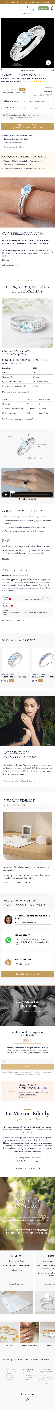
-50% (22, 89)
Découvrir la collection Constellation (17, 781)
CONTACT (7, 1360)
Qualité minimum (10, 381)
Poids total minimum (12, 408)
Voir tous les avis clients (11, 620)
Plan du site (23, 1360)
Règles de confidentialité (40, 1360)
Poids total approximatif (12, 386)
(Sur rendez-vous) (28, 1374)
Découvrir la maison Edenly (25, 1168)
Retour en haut (27, 1394)
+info (38, 1074)
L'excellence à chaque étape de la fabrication (25, 361)
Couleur (6, 377)
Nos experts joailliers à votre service (33, 168)
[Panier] (52, 8)
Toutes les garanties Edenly (14, 147)
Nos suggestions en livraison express (19, 117)
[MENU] (3, 8)
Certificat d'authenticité (12, 142)
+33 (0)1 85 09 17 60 (24, 963)
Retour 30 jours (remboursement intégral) (19, 135)
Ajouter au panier (29, 126)
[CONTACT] (46, 1383)
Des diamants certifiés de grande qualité (17, 419)
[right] (48, 63)
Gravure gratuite (36, 108)
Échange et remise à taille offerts (16, 139)
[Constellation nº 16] (27, 43)
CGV (14, 1360)
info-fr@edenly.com (46, 1376)
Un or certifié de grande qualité (14, 392)
